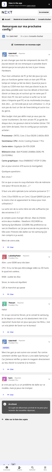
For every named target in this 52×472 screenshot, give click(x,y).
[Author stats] (49, 54)
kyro (10, 378)
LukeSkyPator (14, 256)
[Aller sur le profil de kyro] (4, 379)
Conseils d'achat (36, 36)
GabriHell (14, 36)
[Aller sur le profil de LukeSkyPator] (4, 257)
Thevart (11, 303)
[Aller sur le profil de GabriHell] (3, 36)
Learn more (5, 4)
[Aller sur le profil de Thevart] (4, 304)
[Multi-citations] (3, 247)
